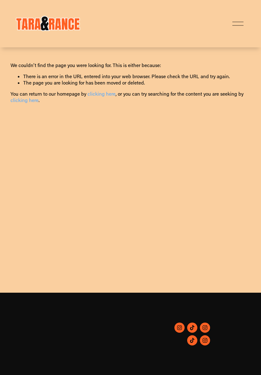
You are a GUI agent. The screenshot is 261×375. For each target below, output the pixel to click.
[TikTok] (192, 328)
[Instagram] (179, 328)
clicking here (102, 94)
